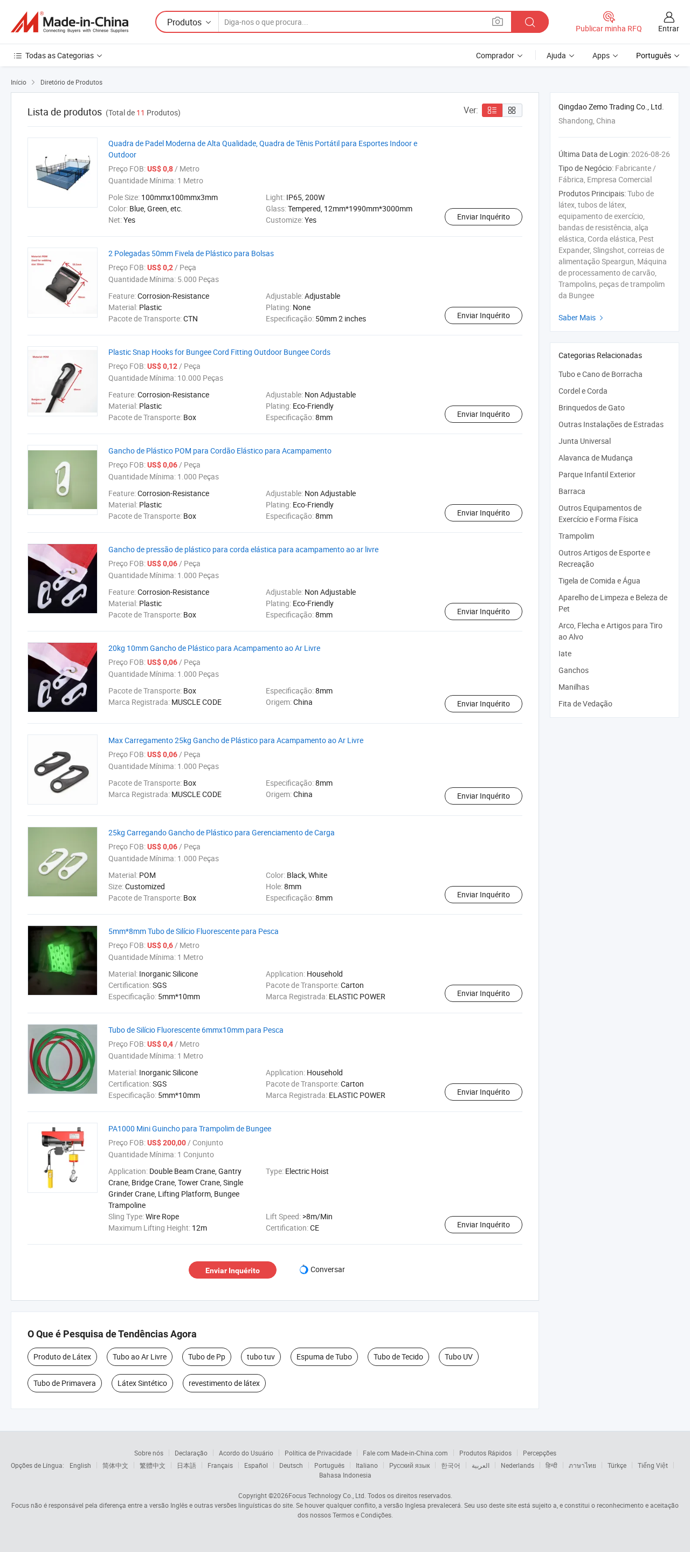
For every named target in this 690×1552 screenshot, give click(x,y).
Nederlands (517, 1465)
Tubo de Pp (206, 1356)
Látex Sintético (142, 1383)
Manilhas (573, 687)
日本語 (186, 1465)
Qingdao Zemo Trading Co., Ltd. (611, 106)
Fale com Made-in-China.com (405, 1452)
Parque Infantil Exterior (597, 474)
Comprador (495, 55)
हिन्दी (551, 1465)
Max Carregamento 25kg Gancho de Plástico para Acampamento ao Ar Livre (235, 740)
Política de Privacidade (318, 1452)
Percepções (539, 1452)
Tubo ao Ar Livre (140, 1356)
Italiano (367, 1465)
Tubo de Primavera (64, 1383)
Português (329, 1465)
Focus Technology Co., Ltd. (327, 1495)
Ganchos (573, 670)
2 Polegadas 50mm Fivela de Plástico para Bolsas (191, 253)
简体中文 (115, 1465)
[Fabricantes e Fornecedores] (69, 22)
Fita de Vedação (585, 703)
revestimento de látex (224, 1383)
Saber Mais (582, 317)
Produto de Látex (62, 1356)
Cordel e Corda (583, 391)
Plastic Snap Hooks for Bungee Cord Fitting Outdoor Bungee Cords (219, 352)
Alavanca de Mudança (595, 457)
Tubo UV (459, 1356)
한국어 (450, 1465)
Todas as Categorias (59, 55)
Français (220, 1465)
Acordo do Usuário (246, 1452)
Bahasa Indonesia (345, 1475)
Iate (564, 653)
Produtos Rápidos (485, 1452)
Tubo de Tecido (398, 1356)
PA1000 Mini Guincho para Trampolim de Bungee (189, 1128)
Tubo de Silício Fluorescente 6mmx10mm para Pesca (196, 1030)
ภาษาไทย (582, 1465)
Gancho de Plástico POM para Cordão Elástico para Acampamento (220, 450)
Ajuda (556, 55)
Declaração (191, 1452)
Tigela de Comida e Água (599, 580)
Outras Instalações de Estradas (611, 424)
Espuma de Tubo (324, 1356)
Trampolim (576, 536)
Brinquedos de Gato (591, 407)
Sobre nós (148, 1452)
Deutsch (291, 1465)
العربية (480, 1465)
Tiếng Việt (653, 1465)
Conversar (327, 1269)
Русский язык (409, 1465)
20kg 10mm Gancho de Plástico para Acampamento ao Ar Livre (214, 648)
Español (256, 1465)
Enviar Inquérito (483, 216)
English (80, 1465)
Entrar (668, 28)
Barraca (571, 491)
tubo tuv (261, 1356)
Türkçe (617, 1465)
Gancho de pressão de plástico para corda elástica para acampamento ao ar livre (243, 549)
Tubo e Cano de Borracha (600, 374)
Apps (601, 55)
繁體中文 (152, 1465)
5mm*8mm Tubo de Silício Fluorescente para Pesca (193, 931)
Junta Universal (584, 441)
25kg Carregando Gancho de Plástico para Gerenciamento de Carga (221, 832)
